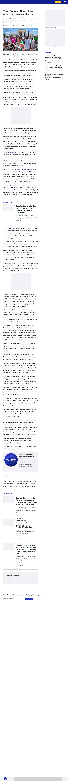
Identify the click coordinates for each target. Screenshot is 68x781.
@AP (8, 581)
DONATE (58, 2)
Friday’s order (13, 152)
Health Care (16, 5)
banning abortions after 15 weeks (23, 169)
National (23, 5)
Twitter (12, 474)
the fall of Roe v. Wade (22, 67)
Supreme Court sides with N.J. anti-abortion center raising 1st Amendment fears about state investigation (26, 501)
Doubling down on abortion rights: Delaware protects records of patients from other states (26, 209)
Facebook (9, 474)
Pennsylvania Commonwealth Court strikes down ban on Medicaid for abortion (24, 524)
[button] (5, 778)
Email (14, 474)
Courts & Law (7, 5)
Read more (8, 578)
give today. (34, 486)
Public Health (30, 5)
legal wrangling (10, 228)
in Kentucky (13, 187)
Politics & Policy (20, 204)
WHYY (5, 2)
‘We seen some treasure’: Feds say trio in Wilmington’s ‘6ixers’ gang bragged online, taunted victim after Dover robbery (54, 76)
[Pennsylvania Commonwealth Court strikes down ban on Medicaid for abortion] (8, 525)
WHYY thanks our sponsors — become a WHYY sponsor (19, 124)
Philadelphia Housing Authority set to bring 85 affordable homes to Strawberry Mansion (54, 67)
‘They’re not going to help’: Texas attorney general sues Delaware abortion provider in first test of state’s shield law (26, 549)
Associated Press (8, 25)
